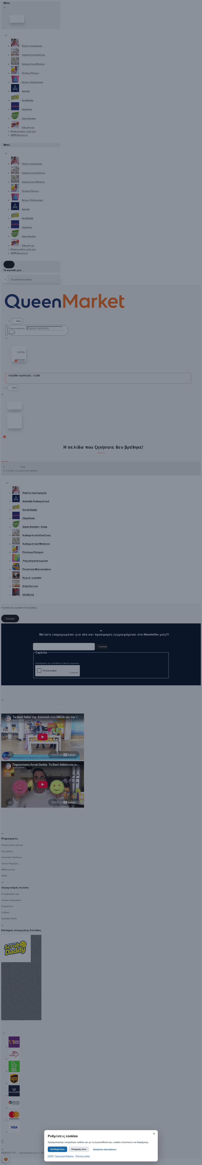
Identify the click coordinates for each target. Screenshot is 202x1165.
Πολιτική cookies (83, 1156)
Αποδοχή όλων (57, 1149)
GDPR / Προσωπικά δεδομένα (61, 1156)
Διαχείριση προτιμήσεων (104, 1149)
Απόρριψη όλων (78, 1149)
